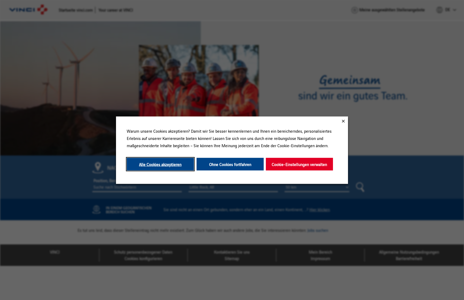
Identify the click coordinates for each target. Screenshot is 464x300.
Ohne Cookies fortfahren (230, 164)
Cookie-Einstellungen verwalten (299, 164)
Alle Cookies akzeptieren (160, 164)
